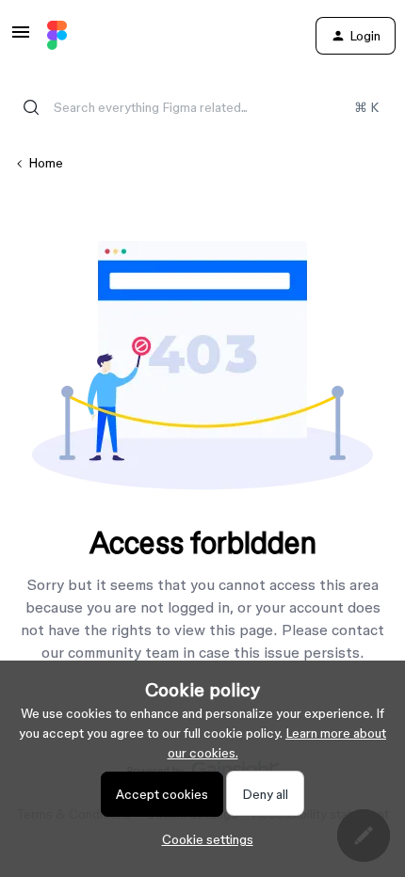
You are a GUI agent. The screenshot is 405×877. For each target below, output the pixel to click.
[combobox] (202, 107)
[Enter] (31, 107)
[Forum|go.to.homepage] (57, 36)
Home (45, 162)
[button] (20, 38)
